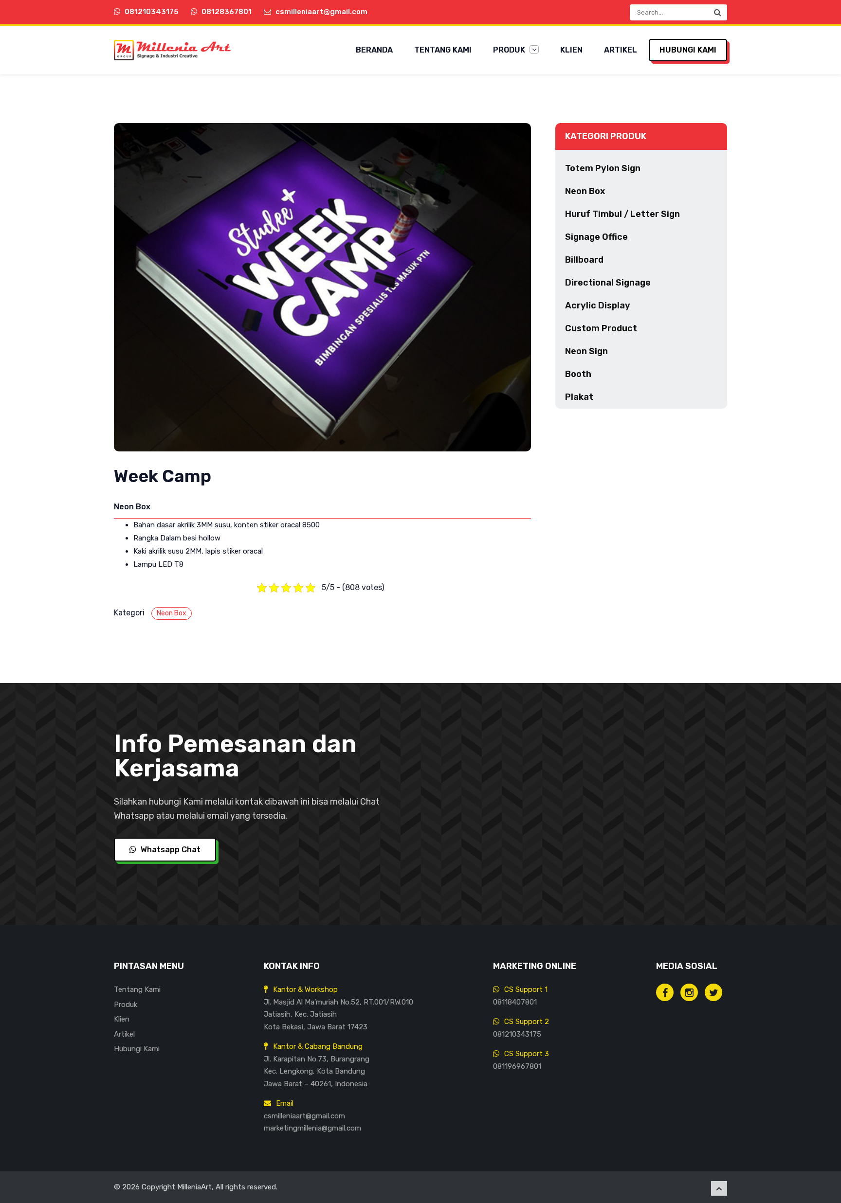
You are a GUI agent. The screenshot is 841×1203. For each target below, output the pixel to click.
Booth (578, 374)
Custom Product (601, 328)
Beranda (374, 49)
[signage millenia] (689, 992)
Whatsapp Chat (170, 849)
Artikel (620, 49)
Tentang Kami (443, 49)
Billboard (584, 259)
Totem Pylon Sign (602, 168)
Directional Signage (608, 282)
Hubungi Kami (687, 49)
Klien (571, 49)
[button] (717, 12)
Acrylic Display (597, 305)
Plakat (579, 397)
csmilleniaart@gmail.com (304, 1116)
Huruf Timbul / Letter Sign (622, 214)
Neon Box (171, 613)
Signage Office (596, 237)
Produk (510, 49)
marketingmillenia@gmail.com (312, 1128)
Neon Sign (586, 351)
